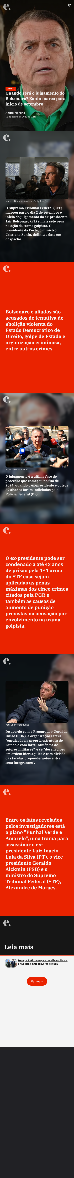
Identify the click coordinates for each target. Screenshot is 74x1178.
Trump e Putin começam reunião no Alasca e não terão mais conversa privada (43, 962)
